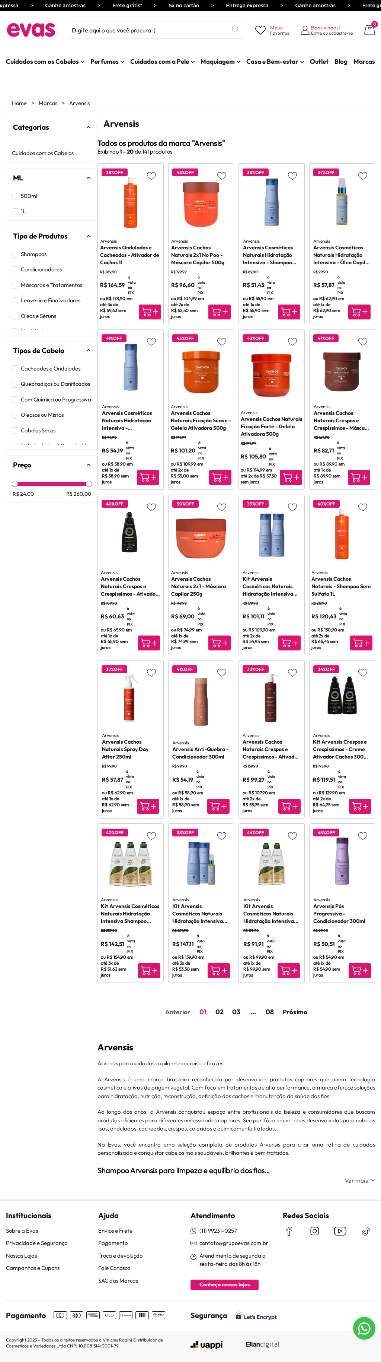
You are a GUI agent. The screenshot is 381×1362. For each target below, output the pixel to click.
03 (236, 1012)
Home (19, 103)
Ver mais (356, 1180)
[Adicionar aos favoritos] (151, 175)
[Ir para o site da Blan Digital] (262, 1345)
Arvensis (79, 103)
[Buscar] (235, 29)
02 (219, 1012)
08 (270, 1012)
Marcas (48, 103)
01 (202, 1012)
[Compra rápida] (150, 312)
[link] (42, 61)
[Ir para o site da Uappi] (206, 1345)
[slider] (15, 484)
